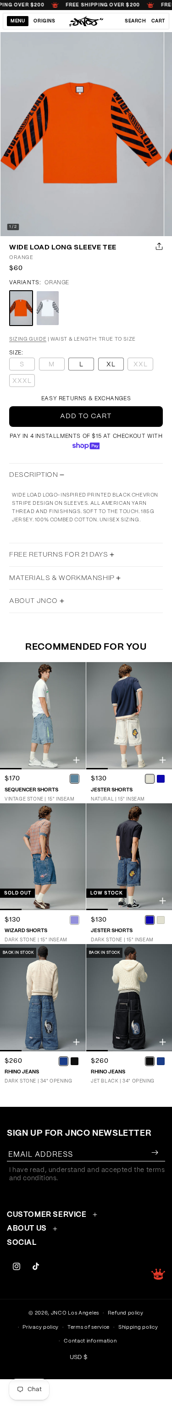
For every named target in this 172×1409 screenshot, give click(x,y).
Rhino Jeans (22, 1071)
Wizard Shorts (26, 930)
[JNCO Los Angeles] (86, 21)
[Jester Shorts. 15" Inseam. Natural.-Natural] (149, 779)
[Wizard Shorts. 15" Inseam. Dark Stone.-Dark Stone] (74, 919)
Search (135, 21)
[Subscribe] (154, 1152)
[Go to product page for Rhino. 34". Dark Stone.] (43, 997)
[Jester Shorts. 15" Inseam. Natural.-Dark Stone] (160, 779)
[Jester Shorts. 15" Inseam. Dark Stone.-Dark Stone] (149, 919)
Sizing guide (27, 339)
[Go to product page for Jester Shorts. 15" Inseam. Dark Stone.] (129, 857)
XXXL (23, 382)
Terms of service (88, 1327)
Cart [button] (158, 21)
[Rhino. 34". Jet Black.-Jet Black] (149, 1060)
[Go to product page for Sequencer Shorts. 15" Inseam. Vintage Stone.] (43, 715)
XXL (143, 365)
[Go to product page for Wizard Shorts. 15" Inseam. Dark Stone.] (43, 857)
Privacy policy (40, 1327)
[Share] (157, 246)
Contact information (90, 1340)
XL (111, 364)
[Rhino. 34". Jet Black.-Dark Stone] (160, 1060)
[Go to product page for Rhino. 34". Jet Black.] (129, 997)
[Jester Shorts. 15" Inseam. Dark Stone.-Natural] (160, 919)
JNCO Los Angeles (75, 1312)
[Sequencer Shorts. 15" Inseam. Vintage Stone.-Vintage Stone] (74, 779)
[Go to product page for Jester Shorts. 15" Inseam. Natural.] (129, 715)
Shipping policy (138, 1327)
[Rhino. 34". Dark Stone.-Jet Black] (74, 1060)
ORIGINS (44, 21)
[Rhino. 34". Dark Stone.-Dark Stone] (63, 1060)
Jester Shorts (112, 789)
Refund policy (126, 1312)
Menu (18, 21)
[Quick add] (76, 760)
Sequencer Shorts (31, 789)
